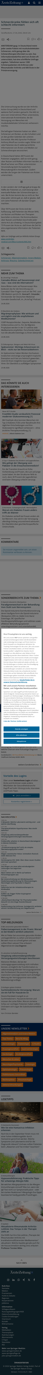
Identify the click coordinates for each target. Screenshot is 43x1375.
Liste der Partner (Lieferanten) (15, 721)
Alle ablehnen (21, 735)
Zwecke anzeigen (21, 729)
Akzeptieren (21, 741)
